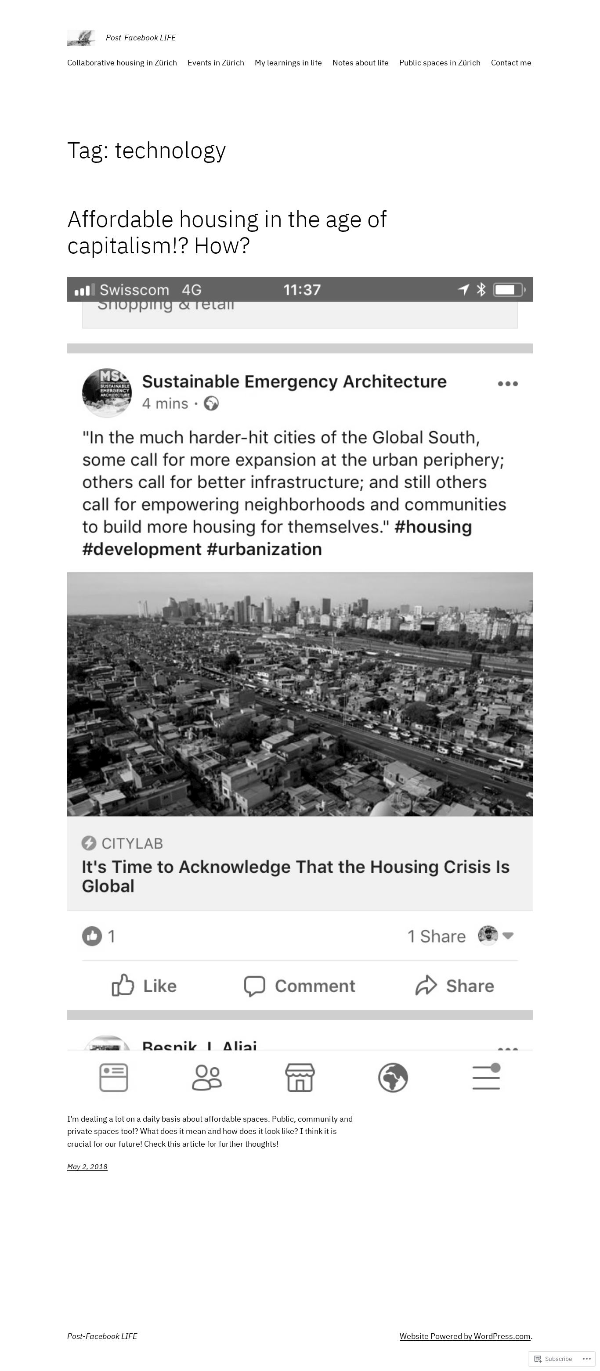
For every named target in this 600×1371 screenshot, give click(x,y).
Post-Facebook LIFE (141, 37)
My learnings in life (288, 63)
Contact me (511, 63)
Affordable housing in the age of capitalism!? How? (227, 231)
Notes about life (361, 63)
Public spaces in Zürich (440, 63)
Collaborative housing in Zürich (122, 63)
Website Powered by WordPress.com (465, 1336)
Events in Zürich (216, 63)
